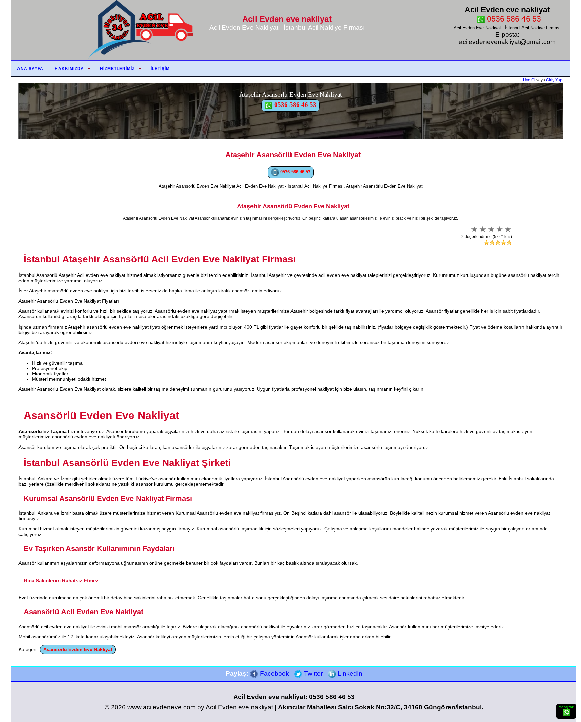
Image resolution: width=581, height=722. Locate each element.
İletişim (160, 68)
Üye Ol (529, 80)
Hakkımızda (69, 68)
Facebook (273, 673)
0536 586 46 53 (513, 18)
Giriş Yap (554, 80)
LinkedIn (349, 673)
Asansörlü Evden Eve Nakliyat (77, 649)
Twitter (312, 673)
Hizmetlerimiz (117, 68)
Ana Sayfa (30, 68)
